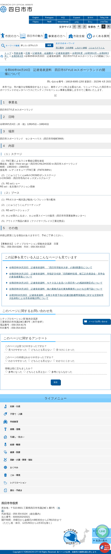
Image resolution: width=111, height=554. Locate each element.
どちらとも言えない (41, 350)
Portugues (49, 18)
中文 (63, 18)
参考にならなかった (61, 372)
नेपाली (49, 22)
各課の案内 (101, 540)
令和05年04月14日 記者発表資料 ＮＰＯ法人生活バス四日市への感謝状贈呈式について (55, 283)
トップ (7, 53)
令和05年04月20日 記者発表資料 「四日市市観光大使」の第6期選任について (50, 267)
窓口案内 (60, 48)
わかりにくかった (65, 361)
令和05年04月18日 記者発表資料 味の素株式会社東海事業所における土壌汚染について (55, 289)
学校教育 (14, 421)
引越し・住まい (17, 437)
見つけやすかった (17, 350)
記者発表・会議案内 (43, 53)
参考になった (15, 372)
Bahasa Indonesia (63, 22)
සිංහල (90, 22)
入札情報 (69, 48)
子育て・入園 (16, 414)
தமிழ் (77, 22)
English (36, 18)
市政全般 (18, 53)
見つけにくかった (65, 350)
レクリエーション (18, 482)
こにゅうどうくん (96, 48)
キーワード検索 (10, 44)
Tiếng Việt (104, 18)
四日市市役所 (16, 8)
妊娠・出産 (15, 406)
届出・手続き (16, 490)
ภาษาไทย (104, 22)
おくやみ (14, 467)
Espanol (76, 18)
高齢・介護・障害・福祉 (21, 460)
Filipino (36, 22)
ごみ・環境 (15, 475)
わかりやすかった (17, 361)
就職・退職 (15, 429)
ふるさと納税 (81, 48)
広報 (27, 53)
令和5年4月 (17, 56)
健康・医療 (15, 452)
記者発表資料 (63, 53)
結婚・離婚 (15, 444)
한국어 (90, 18)
